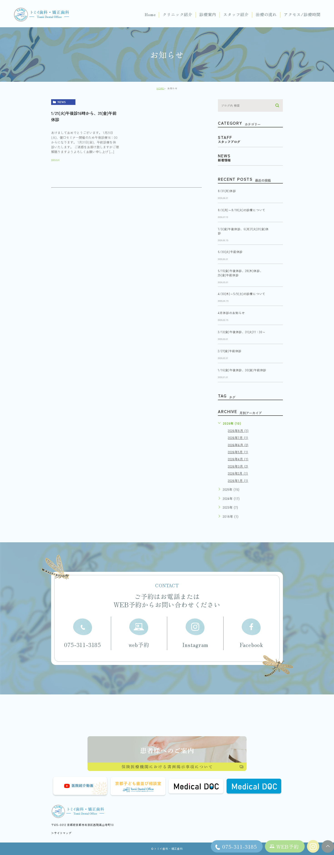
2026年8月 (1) (238, 430)
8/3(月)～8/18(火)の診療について (241, 210)
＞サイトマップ (61, 833)
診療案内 (207, 14)
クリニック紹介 (177, 14)
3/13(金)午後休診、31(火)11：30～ (241, 332)
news (61, 102)
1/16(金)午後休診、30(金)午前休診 (242, 370)
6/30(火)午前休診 (230, 252)
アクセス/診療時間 (302, 14)
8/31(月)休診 (227, 191)
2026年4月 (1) (238, 459)
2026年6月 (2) (238, 444)
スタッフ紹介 (236, 14)
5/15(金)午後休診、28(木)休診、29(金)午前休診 (240, 273)
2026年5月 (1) (238, 452)
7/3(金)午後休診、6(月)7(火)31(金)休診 (243, 231)
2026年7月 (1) (238, 437)
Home (150, 14)
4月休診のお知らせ (231, 313)
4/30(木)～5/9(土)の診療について (241, 294)
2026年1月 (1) (238, 480)
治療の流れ (266, 14)
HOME (160, 88)
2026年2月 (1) (238, 473)
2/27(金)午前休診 (230, 351)
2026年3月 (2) (238, 466)
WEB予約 (287, 846)
